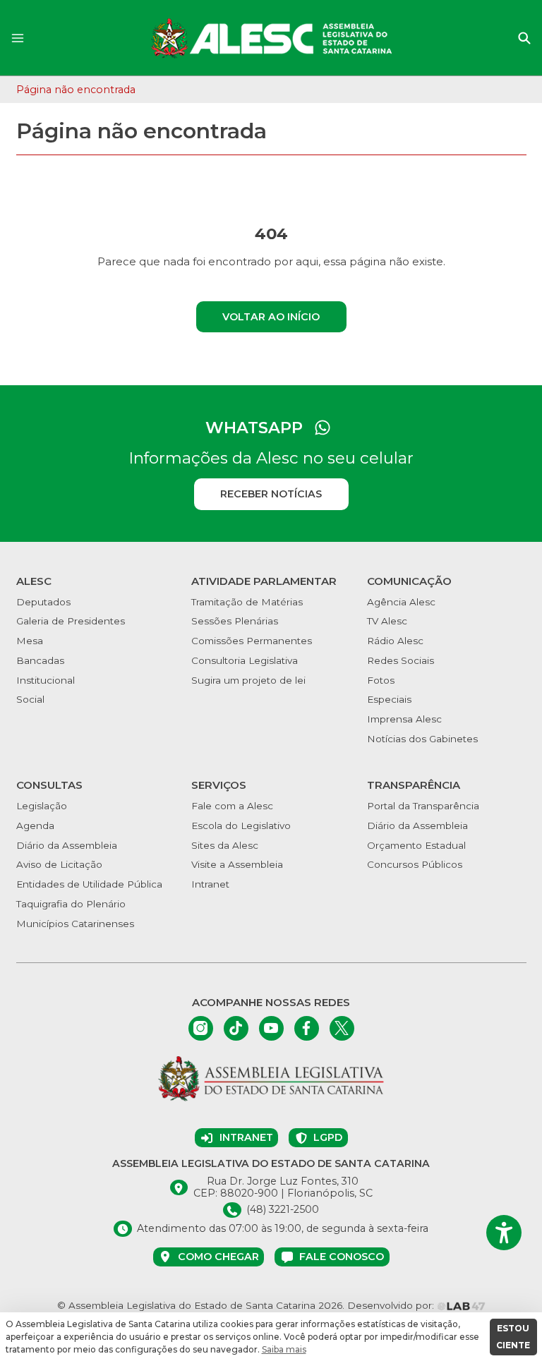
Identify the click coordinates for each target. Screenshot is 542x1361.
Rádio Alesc (395, 640)
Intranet (210, 884)
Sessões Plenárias (234, 621)
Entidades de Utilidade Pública (89, 884)
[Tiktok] (236, 1028)
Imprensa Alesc (404, 719)
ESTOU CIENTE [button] (513, 1336)
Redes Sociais (400, 660)
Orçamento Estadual (416, 845)
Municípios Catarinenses (75, 923)
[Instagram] (200, 1028)
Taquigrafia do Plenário (71, 903)
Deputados (43, 601)
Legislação (41, 805)
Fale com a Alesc (232, 805)
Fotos (381, 680)
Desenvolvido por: (392, 1305)
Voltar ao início (271, 316)
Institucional (45, 680)
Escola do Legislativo (241, 825)
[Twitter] (342, 1028)
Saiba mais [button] (284, 1349)
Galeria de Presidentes (70, 621)
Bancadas (40, 660)
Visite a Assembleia (237, 864)
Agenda (35, 825)
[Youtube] (271, 1028)
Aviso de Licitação (59, 864)
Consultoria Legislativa (244, 660)
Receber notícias (271, 494)
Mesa (29, 640)
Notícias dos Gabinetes (422, 738)
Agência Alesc (401, 601)
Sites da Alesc (224, 845)
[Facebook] (306, 1028)
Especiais (389, 699)
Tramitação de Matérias (247, 601)
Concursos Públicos (414, 864)
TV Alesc (387, 621)
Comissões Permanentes (251, 640)
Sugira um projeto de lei (248, 680)
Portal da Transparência (423, 805)
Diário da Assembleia (66, 845)
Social (30, 699)
